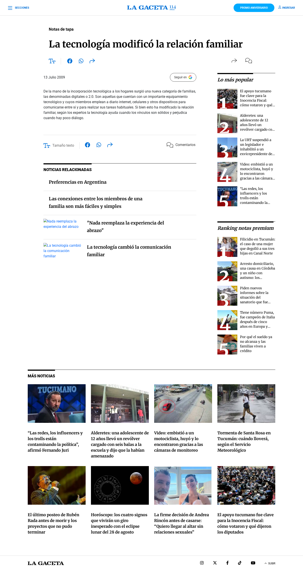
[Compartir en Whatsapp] (81, 62)
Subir (271, 563)
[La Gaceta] (151, 8)
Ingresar (288, 7)
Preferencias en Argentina (77, 182)
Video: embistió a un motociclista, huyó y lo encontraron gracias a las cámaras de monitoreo (257, 173)
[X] (215, 563)
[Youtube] (253, 563)
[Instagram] (202, 563)
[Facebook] (227, 563)
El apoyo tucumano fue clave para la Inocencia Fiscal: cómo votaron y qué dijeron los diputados (257, 100)
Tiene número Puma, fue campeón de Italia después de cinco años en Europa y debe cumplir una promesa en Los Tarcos (257, 326)
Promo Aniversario (254, 7)
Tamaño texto (63, 145)
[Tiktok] (240, 563)
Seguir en (180, 77)
